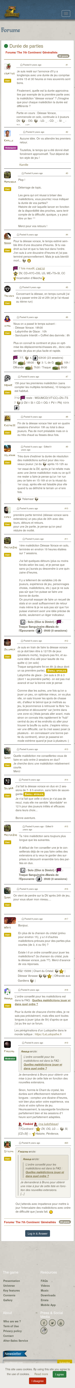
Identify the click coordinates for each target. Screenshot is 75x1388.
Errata (44, 1300)
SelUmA (8, 788)
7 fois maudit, (32, 268)
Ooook (7, 243)
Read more (41, 1374)
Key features (11, 1290)
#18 (66, 989)
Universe (9, 1285)
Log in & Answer (38, 1233)
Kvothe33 (9, 425)
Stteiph (8, 1151)
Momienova (10, 182)
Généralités (50, 52)
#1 (67, 64)
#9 (67, 446)
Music (45, 1290)
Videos (45, 1285)
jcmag (7, 326)
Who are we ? (12, 1321)
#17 (66, 918)
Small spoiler (57, 671)
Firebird (9, 1051)
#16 (66, 888)
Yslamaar (9, 455)
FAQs (44, 1281)
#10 (66, 508)
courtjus (9, 73)
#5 (67, 287)
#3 (67, 173)
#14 (66, 779)
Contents (9, 1295)
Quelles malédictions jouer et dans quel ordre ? (43, 1066)
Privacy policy (12, 1331)
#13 (66, 749)
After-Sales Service (15, 1340)
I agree (59, 1374)
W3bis (7, 927)
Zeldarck (9, 649)
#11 (66, 538)
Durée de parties (25, 45)
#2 (67, 131)
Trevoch (9, 296)
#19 (66, 1042)
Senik (7, 758)
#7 (67, 376)
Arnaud (8, 998)
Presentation (11, 1281)
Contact (8, 1336)
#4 (67, 234)
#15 (66, 826)
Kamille (8, 140)
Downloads (48, 1295)
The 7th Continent (29, 52)
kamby (7, 517)
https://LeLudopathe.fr (48, 1034)
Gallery (7, 1300)
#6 (67, 317)
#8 (67, 416)
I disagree (38, 1381)
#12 (66, 640)
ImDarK (8, 385)
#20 (66, 1142)
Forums (11, 52)
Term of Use (11, 1326)
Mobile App (48, 1305)
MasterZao (10, 547)
